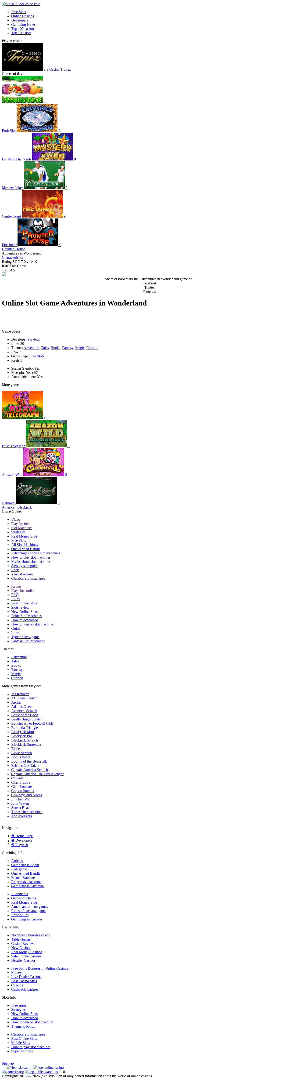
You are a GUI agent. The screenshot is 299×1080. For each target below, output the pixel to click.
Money (16, 973)
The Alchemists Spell (27, 812)
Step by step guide (24, 566)
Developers (19, 20)
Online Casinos (22, 16)
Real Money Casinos (26, 952)
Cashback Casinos (24, 989)
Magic (80, 348)
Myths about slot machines (30, 562)
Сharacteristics (12, 257)
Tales (45, 348)
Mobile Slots (20, 1043)
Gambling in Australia (27, 886)
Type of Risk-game (25, 637)
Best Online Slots (24, 603)
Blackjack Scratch (24, 740)
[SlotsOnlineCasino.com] (21, 4)
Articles (17, 861)
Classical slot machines (28, 578)
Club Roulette (21, 787)
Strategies (18, 532)
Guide (15, 628)
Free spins (18, 1005)
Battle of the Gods (24, 715)
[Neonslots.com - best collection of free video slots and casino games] (20, 1067)
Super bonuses (22, 1051)
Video (15, 519)
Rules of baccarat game (28, 911)
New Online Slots (24, 612)
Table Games (21, 939)
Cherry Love (20, 782)
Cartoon (92, 348)
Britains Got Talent (25, 765)
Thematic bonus (23, 1026)
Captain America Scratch (29, 770)
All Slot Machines (24, 545)
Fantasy (67, 348)
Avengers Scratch (24, 711)
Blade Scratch (21, 753)
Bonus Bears (20, 757)
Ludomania (19, 894)
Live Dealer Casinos (26, 977)
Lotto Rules (19, 915)
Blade (15, 749)
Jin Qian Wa (20, 799)
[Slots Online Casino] (48, 1067)
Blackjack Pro (21, 736)
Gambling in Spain (25, 865)
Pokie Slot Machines (26, 616)
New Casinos (21, 948)
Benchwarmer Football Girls (32, 723)
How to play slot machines (30, 557)
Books (55, 348)
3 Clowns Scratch (24, 698)
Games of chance (24, 898)
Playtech (34, 339)
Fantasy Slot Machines (28, 641)
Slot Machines (21, 528)
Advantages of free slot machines (35, 553)
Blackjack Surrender (26, 744)
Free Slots (18, 12)
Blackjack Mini (22, 732)
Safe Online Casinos (26, 956)
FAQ (15, 595)
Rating (16, 586)
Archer (16, 702)
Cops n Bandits (22, 791)
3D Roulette (20, 694)
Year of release (22, 574)
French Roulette (23, 878)
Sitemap (8, 1063)
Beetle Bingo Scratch (27, 719)
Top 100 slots (21, 33)
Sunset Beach (21, 808)
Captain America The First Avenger (37, 774)
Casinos (17, 985)
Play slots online (23, 591)
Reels (15, 570)
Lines (15, 633)
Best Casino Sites (24, 981)
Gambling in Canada (26, 919)
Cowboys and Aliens (26, 795)
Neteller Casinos (23, 960)
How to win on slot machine (32, 624)
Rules (15, 599)
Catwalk (17, 778)
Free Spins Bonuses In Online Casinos (39, 968)
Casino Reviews (23, 943)
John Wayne (20, 803)
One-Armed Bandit (25, 549)
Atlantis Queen (22, 707)
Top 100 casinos (23, 29)
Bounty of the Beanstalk (29, 761)
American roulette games (29, 907)
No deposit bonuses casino (30, 935)
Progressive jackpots (26, 882)
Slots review (20, 607)
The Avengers (21, 816)
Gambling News (23, 24)
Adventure (31, 348)
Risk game (19, 869)
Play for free (20, 524)
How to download (24, 620)
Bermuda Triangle (24, 728)
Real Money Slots (24, 536)
